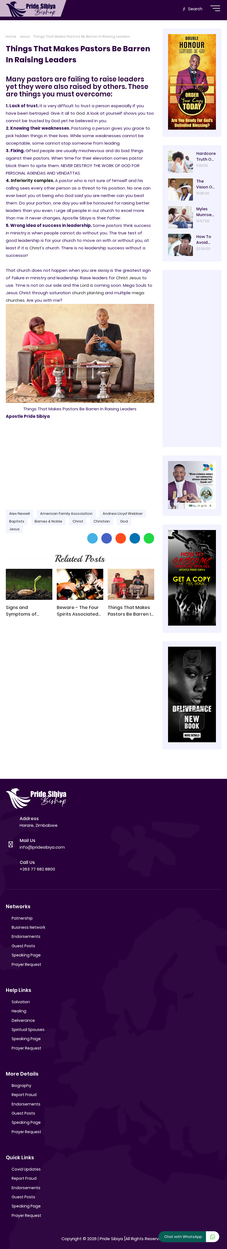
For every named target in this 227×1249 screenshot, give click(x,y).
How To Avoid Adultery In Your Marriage (205, 239)
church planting (88, 293)
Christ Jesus (128, 278)
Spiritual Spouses (28, 1029)
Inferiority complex (32, 180)
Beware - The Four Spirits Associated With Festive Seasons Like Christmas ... (78, 611)
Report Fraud (24, 1094)
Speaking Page (26, 955)
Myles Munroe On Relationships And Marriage (205, 212)
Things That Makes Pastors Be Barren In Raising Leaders (131, 611)
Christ (35, 248)
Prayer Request (26, 964)
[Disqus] (80, 700)
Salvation (21, 1002)
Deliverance (23, 1020)
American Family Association (66, 513)
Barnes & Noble (48, 521)
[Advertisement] (80, 462)
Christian (102, 521)
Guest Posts (23, 946)
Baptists (16, 521)
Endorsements (26, 936)
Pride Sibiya (111, 1239)
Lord (84, 285)
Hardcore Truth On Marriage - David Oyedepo (206, 156)
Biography (21, 1085)
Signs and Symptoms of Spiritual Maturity (25, 611)
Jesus (25, 36)
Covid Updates (26, 1169)
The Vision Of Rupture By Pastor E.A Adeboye (205, 184)
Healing (19, 1011)
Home (11, 36)
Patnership (22, 918)
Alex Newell (19, 513)
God (80, 113)
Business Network (28, 927)
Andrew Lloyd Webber (123, 513)
